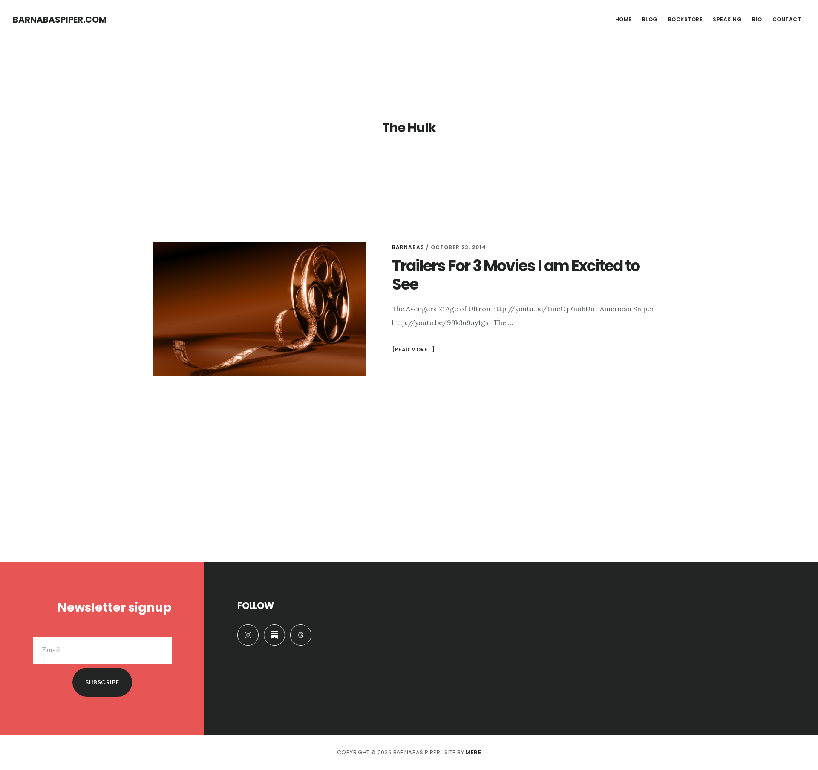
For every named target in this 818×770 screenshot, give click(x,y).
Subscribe (102, 682)
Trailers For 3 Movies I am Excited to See (515, 275)
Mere (473, 752)
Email (163, 630)
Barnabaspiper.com (60, 20)
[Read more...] (413, 350)
